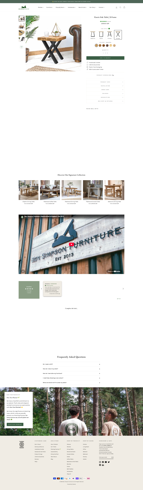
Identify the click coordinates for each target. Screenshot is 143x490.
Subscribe (57, 260)
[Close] (98, 223)
